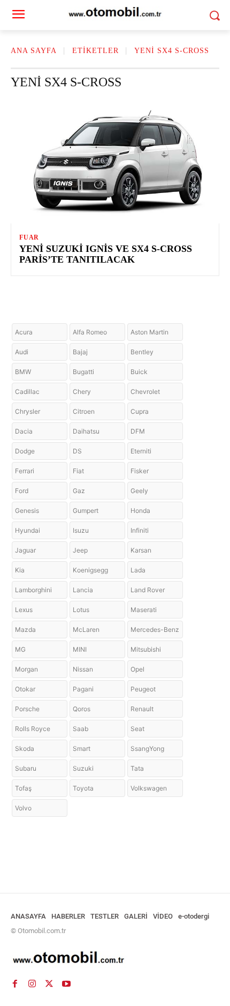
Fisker (140, 471)
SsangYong (147, 748)
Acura (24, 332)
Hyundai (27, 530)
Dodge (25, 451)
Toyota (83, 788)
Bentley (142, 352)
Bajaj (80, 352)
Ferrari (24, 471)
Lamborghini (33, 590)
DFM (138, 431)
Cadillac (27, 392)
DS (77, 451)
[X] (49, 983)
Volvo (23, 808)
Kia (20, 570)
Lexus (24, 610)
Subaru (25, 768)
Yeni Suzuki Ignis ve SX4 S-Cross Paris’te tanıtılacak (105, 254)
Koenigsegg (90, 570)
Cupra (140, 411)
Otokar (25, 689)
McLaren (86, 629)
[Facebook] (15, 983)
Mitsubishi (146, 649)
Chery (82, 392)
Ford (21, 491)
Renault (142, 709)
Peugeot (143, 689)
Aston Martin (149, 332)
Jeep (80, 550)
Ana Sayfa (34, 51)
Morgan (26, 669)
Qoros (81, 709)
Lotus (81, 610)
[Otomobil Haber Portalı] (115, 958)
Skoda (24, 748)
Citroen (84, 411)
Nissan (83, 669)
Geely (139, 491)
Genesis (27, 510)
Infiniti (140, 530)
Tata (137, 768)
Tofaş (23, 788)
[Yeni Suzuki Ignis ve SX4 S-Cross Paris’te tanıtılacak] (115, 160)
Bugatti (83, 372)
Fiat (78, 471)
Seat (137, 729)
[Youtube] (66, 983)
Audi (21, 352)
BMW (23, 372)
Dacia (24, 431)
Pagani (83, 689)
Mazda (25, 629)
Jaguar (25, 550)
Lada (138, 570)
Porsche (27, 709)
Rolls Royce (32, 729)
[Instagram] (32, 983)
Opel (137, 669)
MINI (80, 649)
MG (20, 649)
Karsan (141, 550)
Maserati (144, 610)
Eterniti (141, 451)
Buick (139, 372)
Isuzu (81, 530)
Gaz (79, 491)
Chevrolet (145, 392)
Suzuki (83, 768)
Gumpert (85, 510)
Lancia (83, 590)
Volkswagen (149, 788)
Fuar (29, 237)
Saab (80, 729)
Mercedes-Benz (155, 629)
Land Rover (148, 590)
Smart (81, 748)
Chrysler (27, 411)
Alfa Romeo (90, 332)
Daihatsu (86, 431)
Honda (140, 510)
